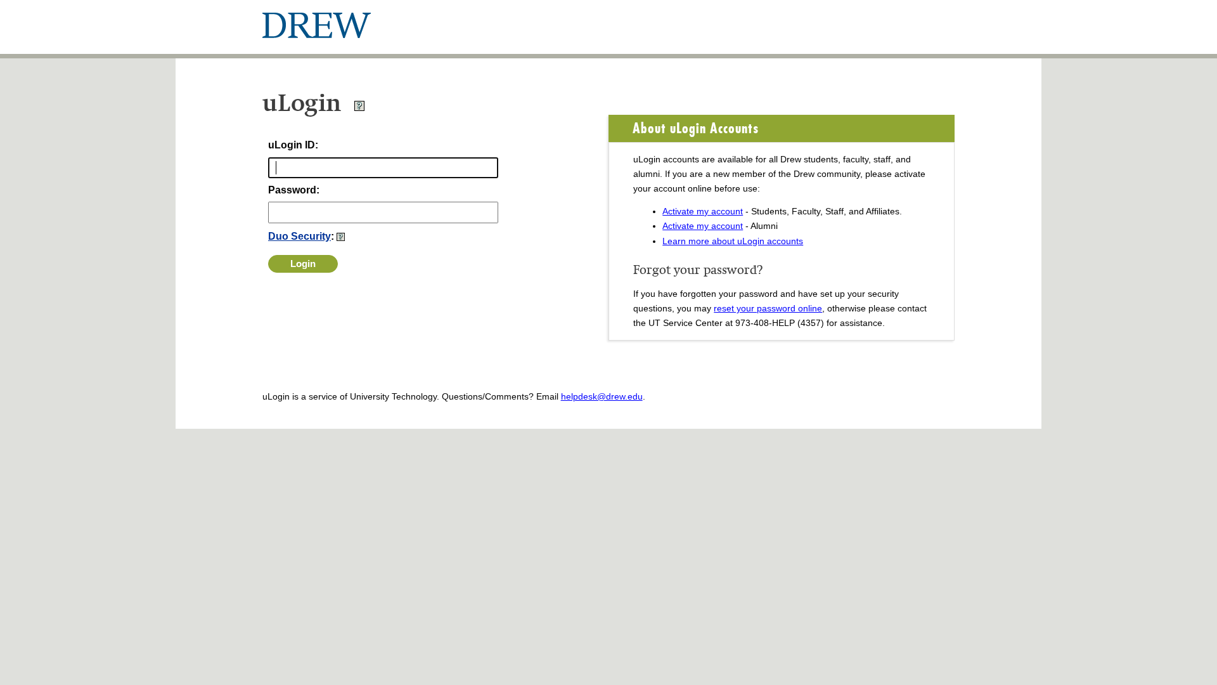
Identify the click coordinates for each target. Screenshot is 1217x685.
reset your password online (768, 308)
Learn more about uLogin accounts (732, 241)
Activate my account (702, 211)
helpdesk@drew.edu (602, 396)
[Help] (359, 108)
